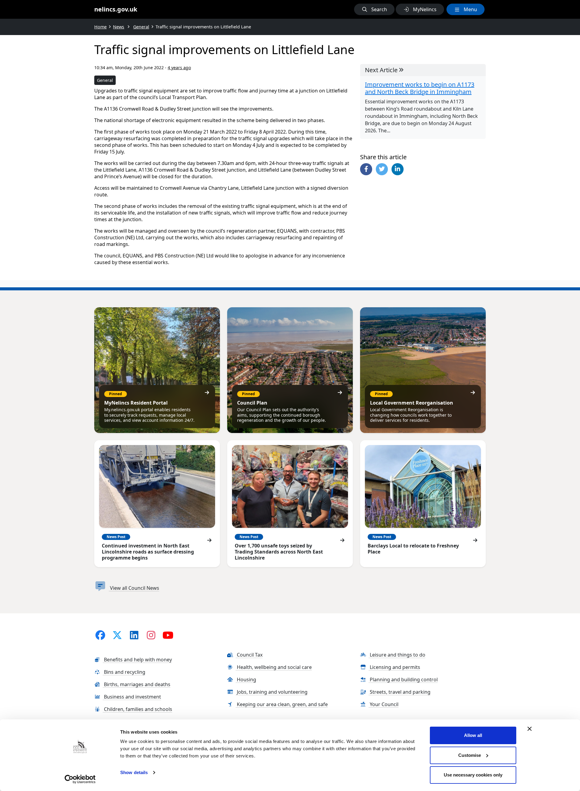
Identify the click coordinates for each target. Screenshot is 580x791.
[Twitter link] (117, 634)
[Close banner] (529, 729)
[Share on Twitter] (382, 169)
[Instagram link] (151, 634)
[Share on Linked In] (398, 169)
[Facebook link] (100, 634)
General (105, 80)
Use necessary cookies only (473, 774)
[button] (374, 9)
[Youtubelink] (168, 634)
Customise (469, 755)
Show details (134, 772)
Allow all (473, 735)
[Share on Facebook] (366, 169)
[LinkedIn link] (134, 634)
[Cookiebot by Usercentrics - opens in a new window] (80, 779)
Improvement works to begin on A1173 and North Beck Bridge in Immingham (419, 88)
